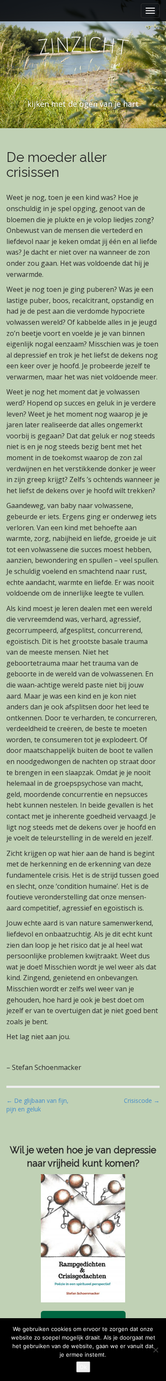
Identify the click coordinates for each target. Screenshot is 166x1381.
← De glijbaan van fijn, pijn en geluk (37, 1104)
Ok (83, 1366)
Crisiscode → (142, 1100)
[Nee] (155, 1350)
